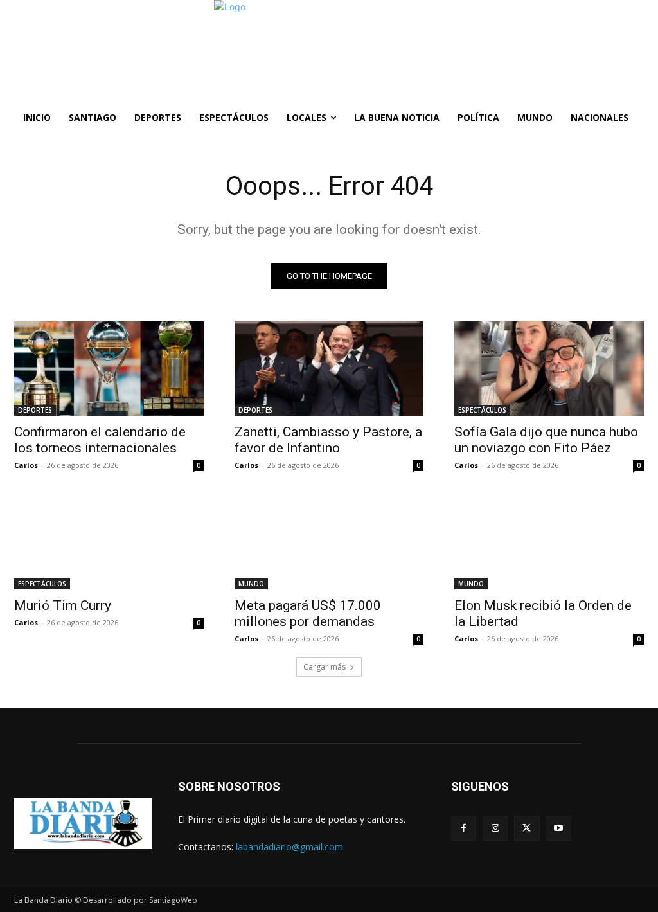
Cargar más (324, 666)
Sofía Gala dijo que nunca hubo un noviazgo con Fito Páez (546, 440)
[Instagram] (495, 828)
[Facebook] (463, 828)
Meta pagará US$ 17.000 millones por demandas (308, 613)
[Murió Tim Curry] (109, 541)
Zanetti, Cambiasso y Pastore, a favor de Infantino (328, 440)
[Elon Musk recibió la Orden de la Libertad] (549, 541)
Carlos (26, 465)
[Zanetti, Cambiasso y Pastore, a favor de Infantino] (329, 368)
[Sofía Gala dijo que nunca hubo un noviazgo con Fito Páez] (549, 368)
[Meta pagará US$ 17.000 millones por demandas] (329, 541)
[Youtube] (558, 828)
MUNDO (251, 583)
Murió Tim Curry (62, 605)
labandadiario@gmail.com (289, 847)
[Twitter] (526, 828)
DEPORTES (35, 410)
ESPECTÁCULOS (482, 410)
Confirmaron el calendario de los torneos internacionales (100, 440)
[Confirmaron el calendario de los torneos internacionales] (109, 368)
